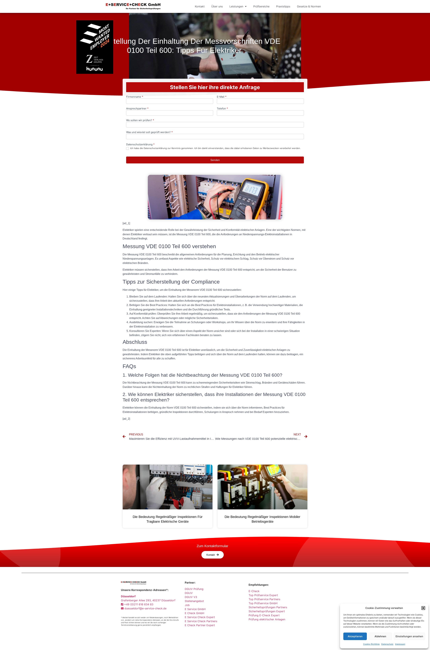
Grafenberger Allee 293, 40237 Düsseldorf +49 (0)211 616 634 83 (148, 600)
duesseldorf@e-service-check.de (145, 608)
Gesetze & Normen (309, 6)
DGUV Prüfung (194, 589)
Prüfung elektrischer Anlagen (267, 619)
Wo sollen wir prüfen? (140, 120)
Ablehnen (380, 636)
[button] (423, 608)
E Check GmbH (194, 613)
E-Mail (221, 96)
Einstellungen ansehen (409, 636)
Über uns (217, 6)
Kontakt (200, 6)
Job (187, 605)
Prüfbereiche (261, 6)
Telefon (222, 108)
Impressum (400, 644)
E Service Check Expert (201, 617)
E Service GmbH (195, 609)
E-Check (254, 591)
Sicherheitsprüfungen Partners (268, 607)
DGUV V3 (191, 597)
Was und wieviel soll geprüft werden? (149, 132)
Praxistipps (283, 6)
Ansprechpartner (137, 108)
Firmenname (134, 96)
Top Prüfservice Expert (263, 595)
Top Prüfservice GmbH (263, 603)
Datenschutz (387, 644)
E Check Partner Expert (200, 625)
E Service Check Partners (201, 621)
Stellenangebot (194, 601)
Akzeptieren (355, 636)
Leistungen (236, 6)
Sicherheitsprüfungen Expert (267, 611)
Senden (215, 160)
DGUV (189, 593)
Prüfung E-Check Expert (264, 615)
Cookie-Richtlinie (371, 644)
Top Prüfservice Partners (264, 599)
